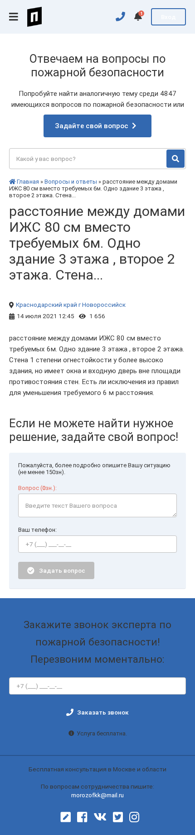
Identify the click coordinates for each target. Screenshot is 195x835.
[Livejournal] (66, 817)
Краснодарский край (46, 304)
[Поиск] (175, 159)
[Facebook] (82, 817)
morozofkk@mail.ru (97, 795)
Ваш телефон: (37, 529)
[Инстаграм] (134, 817)
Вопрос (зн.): (37, 488)
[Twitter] (118, 817)
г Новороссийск (102, 304)
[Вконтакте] (100, 817)
